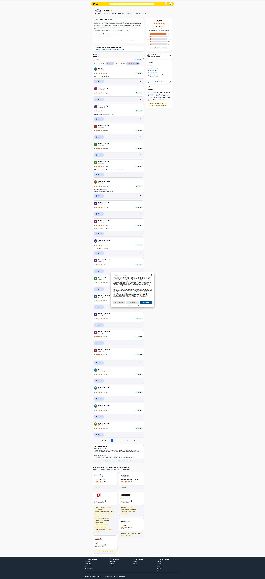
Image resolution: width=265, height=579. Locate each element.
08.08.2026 (105, 300)
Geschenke (97, 516)
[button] (166, 3)
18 (127, 440)
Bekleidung (150, 103)
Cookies (102, 576)
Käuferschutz (88, 563)
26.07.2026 (105, 73)
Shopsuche (111, 565)
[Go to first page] (102, 440)
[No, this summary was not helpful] (141, 41)
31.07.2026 (105, 392)
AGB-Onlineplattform (119, 576)
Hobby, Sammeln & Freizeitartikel (102, 520)
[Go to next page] (131, 440)
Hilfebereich (112, 563)
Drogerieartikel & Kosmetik (160, 103)
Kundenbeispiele (161, 566)
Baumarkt (97, 507)
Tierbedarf (97, 531)
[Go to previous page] (105, 440)
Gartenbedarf (111, 513)
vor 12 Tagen (105, 207)
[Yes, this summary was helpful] (139, 41)
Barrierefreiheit (109, 576)
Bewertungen (88, 565)
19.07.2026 (105, 245)
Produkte (159, 561)
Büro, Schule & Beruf (99, 509)
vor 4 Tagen (105, 93)
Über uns (135, 563)
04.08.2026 (105, 336)
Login (158, 570)
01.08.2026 (105, 374)
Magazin (135, 561)
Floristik (108, 507)
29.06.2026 (105, 166)
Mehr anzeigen (153, 76)
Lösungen (159, 563)
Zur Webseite (158, 81)
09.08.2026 (105, 282)
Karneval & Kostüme (99, 522)
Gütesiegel (87, 561)
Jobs (134, 566)
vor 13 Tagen (105, 264)
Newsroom (135, 565)
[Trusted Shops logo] (96, 4)
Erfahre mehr (127, 469)
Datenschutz (95, 576)
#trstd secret (88, 566)
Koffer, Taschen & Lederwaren (101, 524)
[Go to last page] (134, 440)
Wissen (159, 568)
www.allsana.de (153, 70)
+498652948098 (154, 68)
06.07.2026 (105, 354)
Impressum (88, 576)
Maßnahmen (102, 450)
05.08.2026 (105, 318)
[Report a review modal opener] (140, 81)
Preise (158, 565)
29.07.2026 (105, 410)
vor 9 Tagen (105, 130)
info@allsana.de (153, 72)
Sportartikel (109, 529)
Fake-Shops (112, 561)
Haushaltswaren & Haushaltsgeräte (102, 518)
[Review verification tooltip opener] (112, 11)
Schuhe (122, 535)
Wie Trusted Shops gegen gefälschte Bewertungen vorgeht (110, 49)
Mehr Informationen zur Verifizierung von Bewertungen (118, 460)
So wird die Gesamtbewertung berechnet (159, 47)
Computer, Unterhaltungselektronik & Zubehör (104, 511)
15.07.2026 (105, 110)
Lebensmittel (151, 105)
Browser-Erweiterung (90, 568)
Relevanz (139, 59)
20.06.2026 (105, 186)
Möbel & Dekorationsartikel (100, 527)
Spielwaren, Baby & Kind (161, 105)
